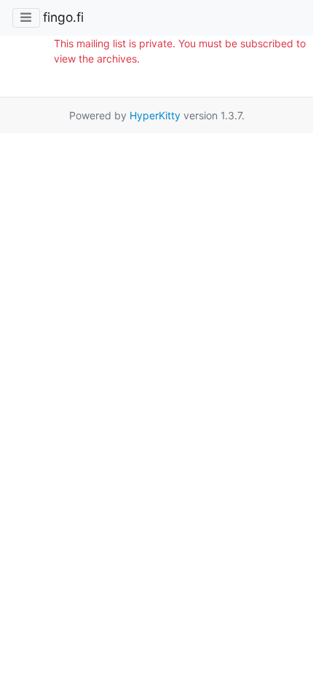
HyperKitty (155, 115)
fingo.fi (63, 17)
